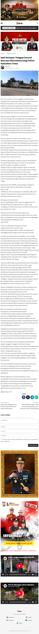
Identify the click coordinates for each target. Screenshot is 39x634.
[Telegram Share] (32, 397)
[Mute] (33, 575)
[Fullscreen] (36, 575)
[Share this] (24, 397)
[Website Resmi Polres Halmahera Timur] (19, 23)
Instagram (11, 620)
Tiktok (20, 623)
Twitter (29, 617)
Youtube (30, 620)
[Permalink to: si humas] (2, 67)
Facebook (11, 617)
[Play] (3, 575)
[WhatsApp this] (36, 397)
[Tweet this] (28, 397)
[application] (19, 566)
